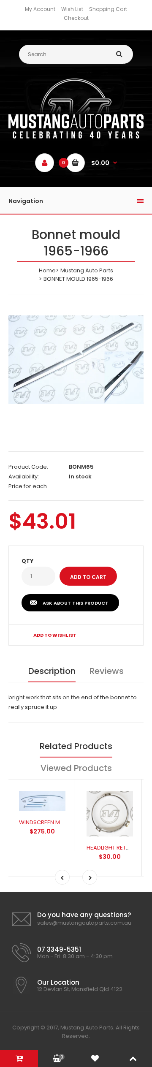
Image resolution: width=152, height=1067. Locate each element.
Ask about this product (76, 603)
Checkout (76, 18)
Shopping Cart (108, 9)
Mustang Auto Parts (86, 270)
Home (47, 270)
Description (52, 671)
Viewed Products (76, 768)
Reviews (107, 671)
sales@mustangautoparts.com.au (84, 923)
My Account (40, 9)
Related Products (76, 746)
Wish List (72, 9)
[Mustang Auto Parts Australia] (76, 137)
